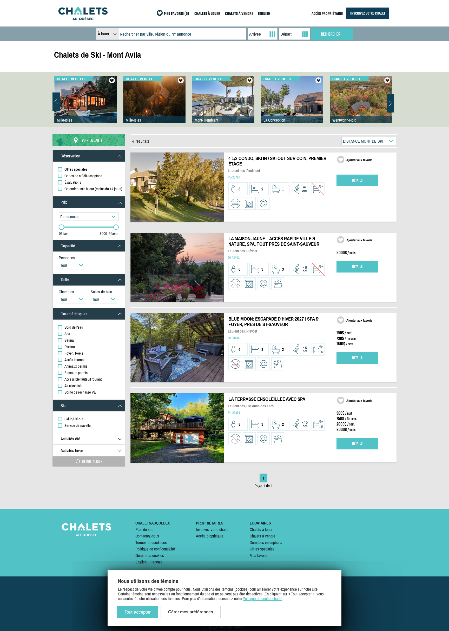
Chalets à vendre (262, 536)
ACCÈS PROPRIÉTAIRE (327, 14)
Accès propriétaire (209, 536)
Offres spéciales (262, 549)
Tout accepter (137, 612)
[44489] (292, 104)
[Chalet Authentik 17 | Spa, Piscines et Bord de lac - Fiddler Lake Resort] (85, 104)
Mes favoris (258, 555)
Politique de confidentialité (155, 549)
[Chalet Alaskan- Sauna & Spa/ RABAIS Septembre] (361, 104)
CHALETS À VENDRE (239, 14)
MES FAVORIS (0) (176, 14)
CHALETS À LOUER (207, 14)
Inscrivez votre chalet (212, 529)
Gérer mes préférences (190, 612)
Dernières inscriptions (266, 542)
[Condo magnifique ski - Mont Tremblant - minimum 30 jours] (223, 104)
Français (155, 562)
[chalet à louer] (83, 18)
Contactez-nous (147, 536)
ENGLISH (264, 14)
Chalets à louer (261, 529)
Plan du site (144, 529)
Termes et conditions (151, 542)
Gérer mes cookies (149, 555)
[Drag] (61, 227)
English (141, 562)
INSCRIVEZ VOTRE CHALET (367, 13)
